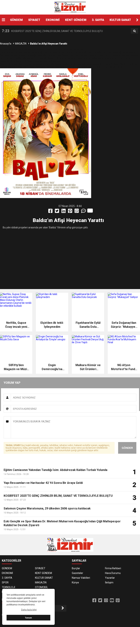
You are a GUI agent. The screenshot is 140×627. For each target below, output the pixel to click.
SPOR (5, 582)
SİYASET (34, 20)
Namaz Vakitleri (81, 577)
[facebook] (50, 211)
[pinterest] (70, 211)
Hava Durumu (113, 573)
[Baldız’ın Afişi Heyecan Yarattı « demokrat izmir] (70, 7)
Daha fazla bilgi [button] (29, 609)
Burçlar (76, 568)
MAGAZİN (20, 43)
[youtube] (112, 600)
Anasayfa (5, 43)
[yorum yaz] (83, 211)
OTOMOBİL (41, 587)
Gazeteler (77, 573)
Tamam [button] (28, 618)
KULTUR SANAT (120, 20)
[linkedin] (64, 211)
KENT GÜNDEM (75, 20)
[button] (137, 20)
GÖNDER (127, 447)
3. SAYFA (98, 20)
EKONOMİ (53, 20)
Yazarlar (110, 577)
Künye (75, 582)
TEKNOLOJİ (8, 587)
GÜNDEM (16, 20)
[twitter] (57, 211)
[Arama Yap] (134, 31)
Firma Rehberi (113, 568)
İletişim (109, 582)
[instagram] (106, 600)
